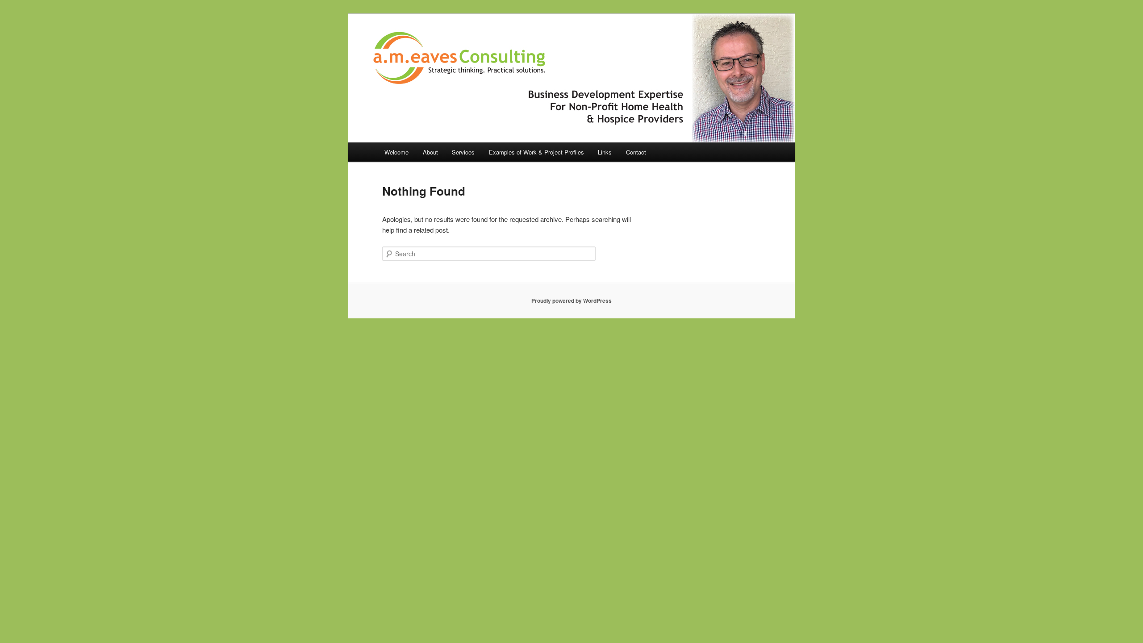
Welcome (396, 152)
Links (605, 152)
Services (463, 152)
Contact (636, 152)
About (430, 152)
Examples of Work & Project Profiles (536, 152)
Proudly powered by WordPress (571, 300)
